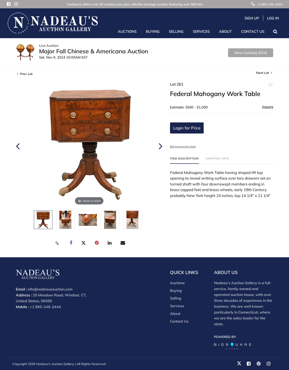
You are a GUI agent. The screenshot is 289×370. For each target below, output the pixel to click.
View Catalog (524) (250, 52)
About (175, 313)
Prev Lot (26, 74)
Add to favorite (270, 84)
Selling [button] (176, 31)
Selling (175, 298)
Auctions (177, 283)
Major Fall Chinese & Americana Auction (93, 51)
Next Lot (263, 73)
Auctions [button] (127, 31)
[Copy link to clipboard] (57, 243)
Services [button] (201, 31)
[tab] (184, 160)
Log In (273, 18)
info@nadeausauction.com (50, 289)
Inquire (267, 107)
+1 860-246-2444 (269, 4)
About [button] (225, 31)
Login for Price (186, 128)
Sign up (252, 18)
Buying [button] (153, 31)
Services (177, 306)
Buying (176, 290)
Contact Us (252, 31)
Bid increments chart (183, 146)
